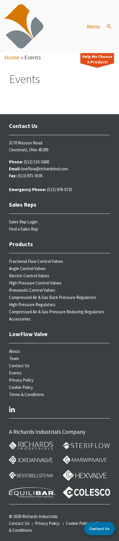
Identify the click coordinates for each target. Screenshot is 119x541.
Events (15, 373)
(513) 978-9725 (59, 189)
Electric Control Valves (29, 275)
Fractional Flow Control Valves (36, 261)
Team (14, 358)
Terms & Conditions (26, 394)
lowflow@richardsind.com (44, 168)
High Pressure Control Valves (35, 283)
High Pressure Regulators (32, 304)
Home (11, 57)
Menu (93, 26)
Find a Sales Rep (23, 229)
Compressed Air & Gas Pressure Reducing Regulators (56, 311)
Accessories (20, 319)
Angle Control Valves (27, 268)
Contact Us (19, 365)
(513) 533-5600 (36, 162)
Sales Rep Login (23, 222)
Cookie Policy (21, 387)
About (14, 351)
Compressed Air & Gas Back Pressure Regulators (52, 297)
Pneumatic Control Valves (32, 290)
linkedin (12, 409)
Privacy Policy (21, 380)
